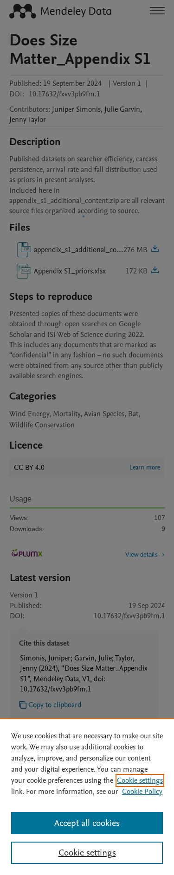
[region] (87, 796)
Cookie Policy (142, 791)
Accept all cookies (87, 823)
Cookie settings (140, 780)
